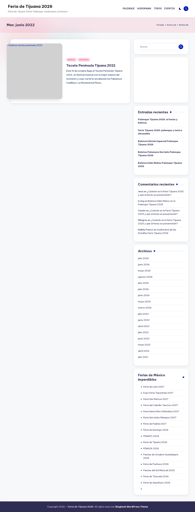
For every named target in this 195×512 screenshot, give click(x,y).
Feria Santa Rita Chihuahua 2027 (161, 411)
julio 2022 (143, 332)
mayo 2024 (144, 301)
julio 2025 (143, 283)
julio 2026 (143, 258)
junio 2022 (144, 338)
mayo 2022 (144, 344)
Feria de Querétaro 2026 (156, 482)
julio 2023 (143, 313)
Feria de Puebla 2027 (154, 423)
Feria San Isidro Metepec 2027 (159, 417)
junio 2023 (144, 320)
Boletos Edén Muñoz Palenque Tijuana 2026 (160, 164)
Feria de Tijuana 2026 (30, 6)
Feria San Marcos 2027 (155, 399)
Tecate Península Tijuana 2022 (90, 65)
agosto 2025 (145, 276)
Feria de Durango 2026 (155, 429)
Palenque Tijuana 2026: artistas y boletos (157, 121)
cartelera (83, 60)
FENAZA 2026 (151, 448)
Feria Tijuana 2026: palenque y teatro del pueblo (160, 132)
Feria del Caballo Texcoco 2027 (160, 405)
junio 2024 (144, 295)
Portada (160, 25)
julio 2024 (143, 289)
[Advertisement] (161, 80)
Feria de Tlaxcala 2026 (156, 476)
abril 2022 (143, 350)
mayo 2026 (144, 270)
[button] (181, 46)
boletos (71, 60)
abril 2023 (143, 326)
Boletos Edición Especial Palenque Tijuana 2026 (158, 143)
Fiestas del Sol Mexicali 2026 (159, 470)
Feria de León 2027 (153, 386)
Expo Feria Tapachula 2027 (158, 392)
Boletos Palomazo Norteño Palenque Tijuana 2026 (159, 154)
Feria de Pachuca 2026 (156, 464)
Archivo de (171, 25)
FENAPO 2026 (151, 436)
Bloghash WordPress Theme (131, 506)
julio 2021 (143, 357)
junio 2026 (144, 264)
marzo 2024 (144, 307)
